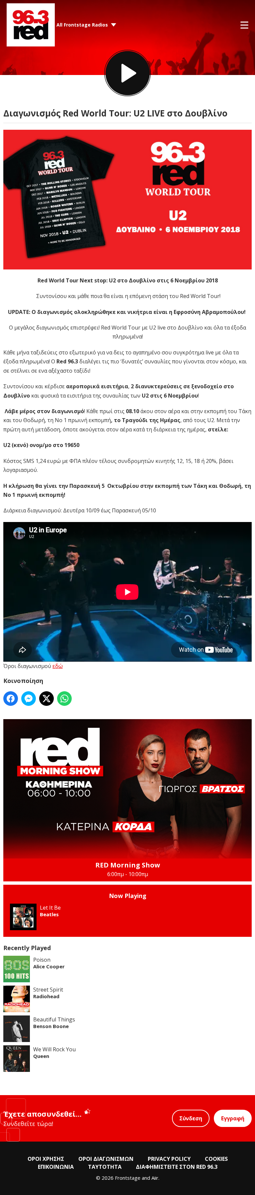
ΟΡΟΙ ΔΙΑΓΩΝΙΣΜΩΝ (105, 1158)
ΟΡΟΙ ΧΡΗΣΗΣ (46, 1158)
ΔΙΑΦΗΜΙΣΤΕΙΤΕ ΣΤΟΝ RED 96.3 (176, 1166)
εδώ (57, 666)
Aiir (154, 1177)
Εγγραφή (232, 1118)
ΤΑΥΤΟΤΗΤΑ (105, 1166)
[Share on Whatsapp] (64, 698)
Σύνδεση (190, 1118)
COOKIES (216, 1158)
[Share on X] (46, 698)
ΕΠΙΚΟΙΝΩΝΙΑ (56, 1166)
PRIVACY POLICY (169, 1158)
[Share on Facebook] (10, 698)
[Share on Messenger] (28, 698)
